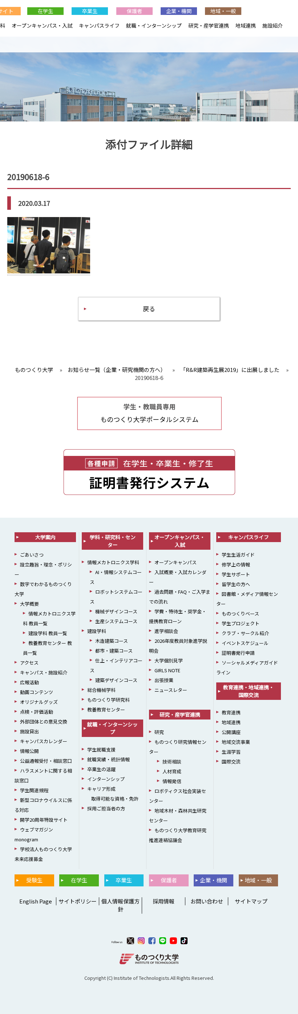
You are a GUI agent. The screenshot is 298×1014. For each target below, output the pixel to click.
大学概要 (29, 603)
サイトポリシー (78, 901)
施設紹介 (272, 25)
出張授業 (163, 680)
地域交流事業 (236, 741)
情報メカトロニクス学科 (113, 562)
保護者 (134, 11)
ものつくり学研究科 (108, 699)
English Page (34, 901)
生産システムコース (116, 621)
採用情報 (163, 901)
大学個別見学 (168, 660)
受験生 (34, 880)
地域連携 (245, 25)
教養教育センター (106, 709)
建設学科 (96, 631)
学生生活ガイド (238, 554)
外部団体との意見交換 (43, 721)
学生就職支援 (101, 749)
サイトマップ (251, 901)
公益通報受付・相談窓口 (46, 760)
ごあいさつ (32, 554)
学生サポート (236, 574)
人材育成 (171, 771)
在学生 (45, 11)
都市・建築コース (114, 650)
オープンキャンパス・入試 (42, 25)
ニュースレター (170, 689)
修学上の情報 (236, 564)
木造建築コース (111, 640)
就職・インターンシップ (154, 25)
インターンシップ (106, 778)
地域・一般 (223, 11)
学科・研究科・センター (113, 540)
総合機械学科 (101, 689)
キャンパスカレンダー (43, 741)
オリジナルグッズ (39, 701)
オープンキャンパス (175, 562)
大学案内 (45, 537)
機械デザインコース (116, 611)
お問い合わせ (206, 901)
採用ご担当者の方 (106, 808)
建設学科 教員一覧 (47, 633)
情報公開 (29, 751)
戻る (149, 308)
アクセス (29, 662)
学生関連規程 (34, 790)
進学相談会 (166, 631)
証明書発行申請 (238, 652)
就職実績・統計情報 (108, 759)
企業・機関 (179, 11)
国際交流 (231, 761)
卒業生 (89, 11)
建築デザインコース (116, 680)
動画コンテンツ (36, 692)
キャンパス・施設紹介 (43, 672)
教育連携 (231, 712)
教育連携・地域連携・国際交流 (248, 691)
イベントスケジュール (245, 643)
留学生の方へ (236, 584)
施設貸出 (29, 731)
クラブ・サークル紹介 (245, 633)
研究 (159, 732)
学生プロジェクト (240, 623)
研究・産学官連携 (208, 25)
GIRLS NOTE (167, 670)
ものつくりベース (240, 613)
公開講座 (231, 732)
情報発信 (171, 781)
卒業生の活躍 (101, 769)
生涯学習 (231, 751)
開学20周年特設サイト (44, 819)
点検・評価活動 (36, 711)
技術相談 (171, 761)
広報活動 (29, 682)
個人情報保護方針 (120, 905)
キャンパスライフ (99, 25)
